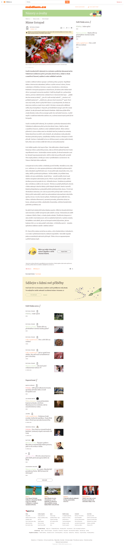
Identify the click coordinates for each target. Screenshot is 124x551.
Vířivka (87, 530)
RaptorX (28, 440)
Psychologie (38, 273)
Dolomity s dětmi (78, 525)
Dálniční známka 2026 (92, 517)
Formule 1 (52, 523)
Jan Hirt (39, 519)
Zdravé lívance (65, 519)
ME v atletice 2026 (54, 521)
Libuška (28, 413)
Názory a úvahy (81, 33)
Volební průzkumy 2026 (31, 517)
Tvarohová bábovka (66, 521)
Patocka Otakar (34, 27)
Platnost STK (89, 525)
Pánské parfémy (90, 532)
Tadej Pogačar (41, 521)
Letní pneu (65, 532)
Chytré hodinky (83, 532)
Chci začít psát (94, 6)
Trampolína (55, 530)
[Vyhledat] (67, 2)
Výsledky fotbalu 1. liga (54, 517)
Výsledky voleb (29, 519)
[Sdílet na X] (72, 269)
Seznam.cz (119, 2)
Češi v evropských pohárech (79, 528)
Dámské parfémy (59, 532)
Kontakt (62, 540)
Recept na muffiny (66, 517)
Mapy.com (48, 528)
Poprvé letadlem (78, 517)
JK (26, 453)
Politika (28, 388)
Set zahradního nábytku (74, 530)
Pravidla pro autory (78, 540)
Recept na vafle (65, 523)
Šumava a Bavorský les (79, 519)
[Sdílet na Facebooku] (70, 269)
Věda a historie (31, 401)
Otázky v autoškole (91, 523)
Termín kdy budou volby (31, 521)
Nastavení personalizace (62, 542)
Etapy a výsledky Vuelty (43, 517)
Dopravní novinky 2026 (92, 519)
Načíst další (44, 480)
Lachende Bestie (30, 398)
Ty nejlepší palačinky (66, 515)
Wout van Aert (41, 523)
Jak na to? (45, 294)
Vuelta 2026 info (41, 515)
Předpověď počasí (55, 528)
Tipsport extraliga (54, 519)
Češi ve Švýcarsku (78, 521)
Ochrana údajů (69, 540)
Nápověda (56, 540)
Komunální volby (29, 525)
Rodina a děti (30, 456)
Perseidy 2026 (63, 528)
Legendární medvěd (31, 466)
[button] (49, 49)
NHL (51, 525)
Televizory (77, 532)
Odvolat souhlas (88, 540)
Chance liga (52, 515)
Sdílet (69, 27)
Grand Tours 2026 (41, 525)
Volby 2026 (28, 515)
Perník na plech (65, 525)
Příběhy (78, 27)
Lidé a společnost (82, 43)
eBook (63, 27)
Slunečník (61, 530)
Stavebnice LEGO (50, 532)
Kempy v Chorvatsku (79, 515)
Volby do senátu (29, 523)
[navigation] (2, 2)
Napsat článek (64, 251)
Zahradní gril (82, 530)
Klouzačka (66, 530)
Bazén (42, 530)
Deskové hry (71, 532)
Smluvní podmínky (49, 540)
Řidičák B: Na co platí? (92, 521)
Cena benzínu (70, 528)
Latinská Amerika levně (80, 523)
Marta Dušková (30, 385)
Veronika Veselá (30, 426)
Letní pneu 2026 (90, 515)
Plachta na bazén (48, 530)
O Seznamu (40, 540)
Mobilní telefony (42, 532)
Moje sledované (80, 6)
